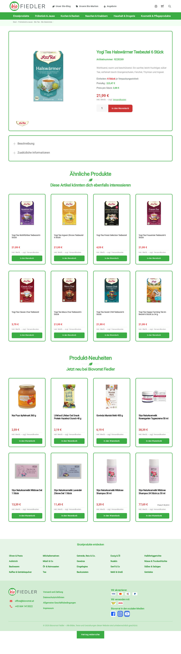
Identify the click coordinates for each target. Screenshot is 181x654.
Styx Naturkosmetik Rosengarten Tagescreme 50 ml (153, 417)
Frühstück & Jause (45, 16)
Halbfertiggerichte (152, 556)
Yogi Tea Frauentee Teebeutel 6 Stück (152, 236)
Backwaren (14, 566)
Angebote (112, 6)
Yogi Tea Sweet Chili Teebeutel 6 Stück (110, 313)
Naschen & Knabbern (96, 16)
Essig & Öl (115, 556)
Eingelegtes (82, 566)
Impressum (48, 608)
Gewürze (81, 561)
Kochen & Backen (70, 16)
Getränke (148, 572)
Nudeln (114, 561)
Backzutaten (82, 572)
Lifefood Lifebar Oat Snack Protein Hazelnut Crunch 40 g (67, 417)
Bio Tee (37, 22)
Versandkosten (119, 99)
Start (15, 22)
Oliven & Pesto (16, 556)
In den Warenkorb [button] (27, 258)
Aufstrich (13, 561)
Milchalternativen (51, 556)
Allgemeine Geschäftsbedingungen (59, 602)
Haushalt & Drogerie (124, 16)
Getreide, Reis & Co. (86, 556)
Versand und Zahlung (53, 592)
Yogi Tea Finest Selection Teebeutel (111, 235)
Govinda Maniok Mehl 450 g (109, 415)
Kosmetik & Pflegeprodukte (156, 16)
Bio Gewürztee (46, 22)
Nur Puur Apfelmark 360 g (24, 415)
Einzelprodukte (21, 16)
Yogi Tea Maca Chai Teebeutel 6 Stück (67, 313)
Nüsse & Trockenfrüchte (155, 561)
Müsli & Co (48, 561)
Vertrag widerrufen (90, 634)
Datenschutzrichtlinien (53, 597)
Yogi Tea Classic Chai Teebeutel (25, 312)
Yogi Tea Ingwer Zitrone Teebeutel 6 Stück (68, 236)
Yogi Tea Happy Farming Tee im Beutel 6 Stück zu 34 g (152, 313)
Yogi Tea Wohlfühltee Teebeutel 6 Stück (26, 236)
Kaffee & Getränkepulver (20, 572)
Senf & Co (115, 566)
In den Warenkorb (120, 108)
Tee (44, 572)
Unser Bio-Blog (63, 6)
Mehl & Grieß (117, 572)
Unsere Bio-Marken (88, 6)
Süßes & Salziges (152, 566)
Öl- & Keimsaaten (51, 566)
